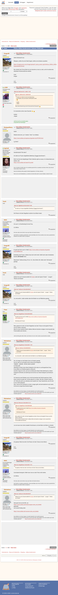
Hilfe (13, 586)
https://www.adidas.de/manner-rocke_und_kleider (26, 511)
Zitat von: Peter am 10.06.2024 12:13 (22, 402)
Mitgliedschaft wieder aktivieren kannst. (45, 10)
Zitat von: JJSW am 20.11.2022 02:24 (22, 94)
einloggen (16, 8)
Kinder (33, 277)
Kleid (21, 97)
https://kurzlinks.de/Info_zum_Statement (33, 393)
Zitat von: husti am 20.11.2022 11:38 (22, 91)
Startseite (15, 584)
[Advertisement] (29, 28)
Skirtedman (7, 341)
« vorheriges (48, 44)
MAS (5, 220)
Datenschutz (29, 588)
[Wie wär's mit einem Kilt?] (3, 70)
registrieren (24, 8)
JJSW (6, 87)
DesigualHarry (8, 127)
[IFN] (3, 238)
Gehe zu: (43, 555)
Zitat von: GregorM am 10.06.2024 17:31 (23, 464)
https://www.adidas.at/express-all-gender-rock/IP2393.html (28, 138)
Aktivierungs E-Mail (13, 9)
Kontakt (28, 584)
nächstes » (54, 44)
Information (43, 584)
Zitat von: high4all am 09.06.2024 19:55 (23, 205)
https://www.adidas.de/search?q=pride (23, 162)
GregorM (6, 53)
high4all (6, 148)
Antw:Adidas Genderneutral (23, 53)
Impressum (29, 586)
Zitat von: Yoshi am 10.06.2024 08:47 (22, 289)
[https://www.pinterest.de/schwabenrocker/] (3, 106)
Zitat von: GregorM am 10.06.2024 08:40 (23, 313)
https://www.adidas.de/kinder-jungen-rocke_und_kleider (27, 504)
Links (14, 588)
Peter (5, 310)
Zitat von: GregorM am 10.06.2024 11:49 (23, 345)
